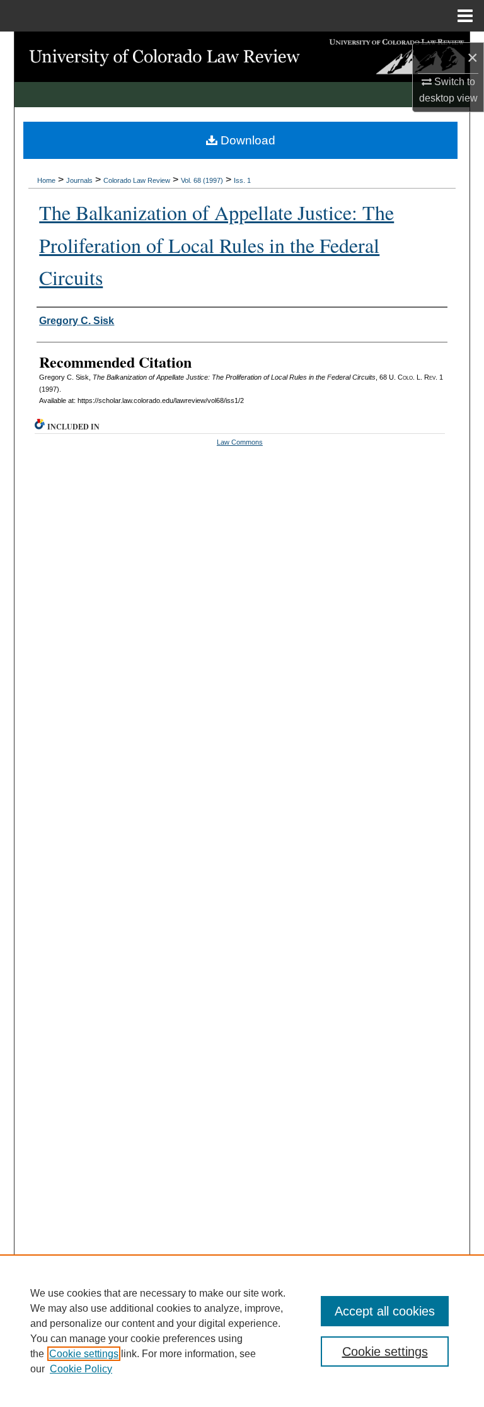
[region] (242, 1330)
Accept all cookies (385, 1311)
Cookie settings (83, 1353)
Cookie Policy (81, 1368)
